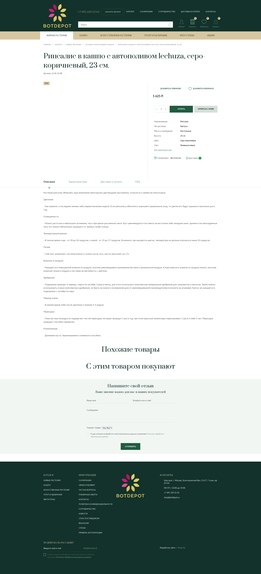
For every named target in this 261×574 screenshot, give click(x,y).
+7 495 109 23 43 (88, 11)
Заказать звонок (113, 12)
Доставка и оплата (190, 12)
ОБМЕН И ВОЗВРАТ (87, 485)
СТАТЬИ (82, 528)
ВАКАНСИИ (84, 523)
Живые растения (56, 35)
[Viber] (182, 493)
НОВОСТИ (83, 514)
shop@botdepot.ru (172, 498)
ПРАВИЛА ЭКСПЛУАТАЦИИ (90, 533)
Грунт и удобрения (155, 35)
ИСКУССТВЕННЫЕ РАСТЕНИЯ (56, 490)
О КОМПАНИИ (85, 480)
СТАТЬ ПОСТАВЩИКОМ (89, 518)
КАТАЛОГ (49, 475)
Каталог (130, 12)
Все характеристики (163, 150)
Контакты (211, 12)
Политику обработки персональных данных (73, 557)
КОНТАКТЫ (84, 499)
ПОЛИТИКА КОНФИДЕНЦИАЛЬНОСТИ (95, 504)
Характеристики (78, 182)
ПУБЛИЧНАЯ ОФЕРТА (88, 495)
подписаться (90, 548)
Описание (49, 182)
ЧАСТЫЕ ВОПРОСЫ (87, 490)
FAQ (137, 182)
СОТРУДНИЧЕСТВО (87, 509)
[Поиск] (169, 24)
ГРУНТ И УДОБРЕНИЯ (53, 495)
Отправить (130, 447)
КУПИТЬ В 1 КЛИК (206, 109)
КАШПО (47, 485)
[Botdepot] (57, 16)
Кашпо (84, 35)
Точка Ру (181, 548)
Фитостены (187, 35)
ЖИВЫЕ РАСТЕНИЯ (52, 480)
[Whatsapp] (186, 493)
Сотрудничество (166, 12)
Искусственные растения (116, 35)
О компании (146, 12)
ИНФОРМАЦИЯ (87, 475)
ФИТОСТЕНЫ (49, 499)
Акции (211, 35)
